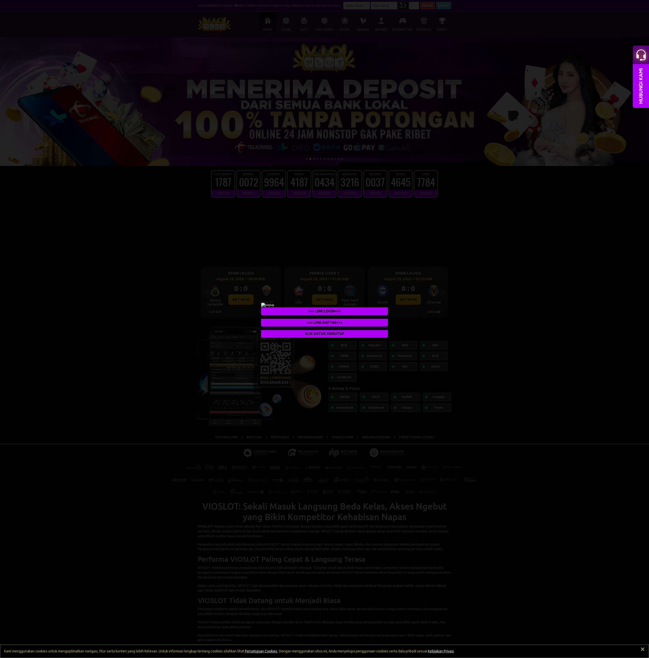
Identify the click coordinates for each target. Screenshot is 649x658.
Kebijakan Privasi (441, 651)
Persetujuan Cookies (261, 651)
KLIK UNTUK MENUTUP (324, 334)
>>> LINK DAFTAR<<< (324, 322)
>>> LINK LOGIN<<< (324, 311)
